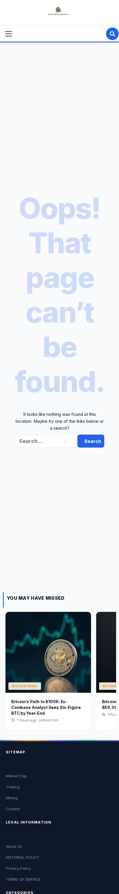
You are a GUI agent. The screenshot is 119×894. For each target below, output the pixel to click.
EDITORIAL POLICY (22, 857)
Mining (12, 798)
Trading (13, 787)
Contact (13, 809)
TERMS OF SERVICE (23, 879)
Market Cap (16, 776)
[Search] (112, 33)
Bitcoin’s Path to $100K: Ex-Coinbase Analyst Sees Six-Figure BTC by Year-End (46, 707)
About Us (14, 846)
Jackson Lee (48, 720)
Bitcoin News (24, 686)
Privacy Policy (18, 868)
